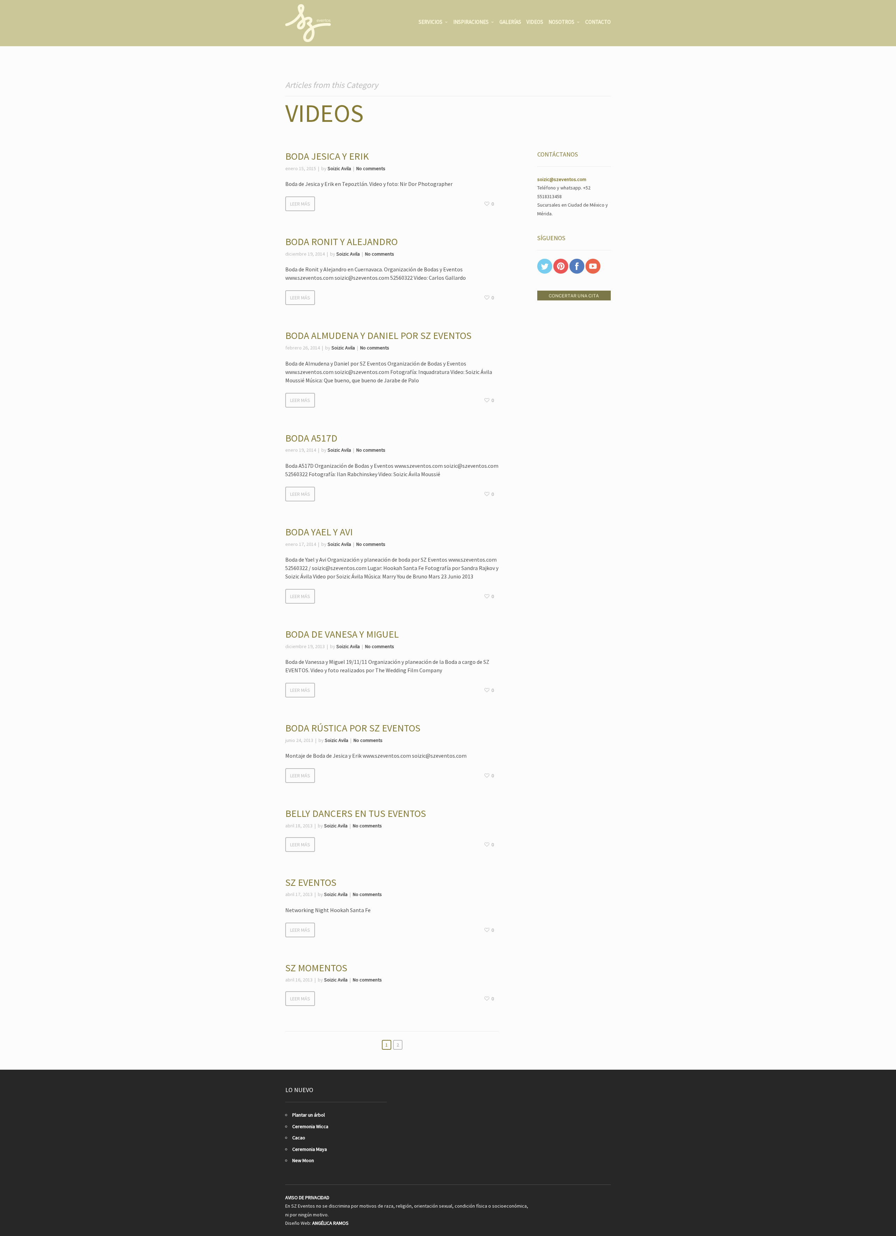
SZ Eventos (310, 882)
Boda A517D (311, 438)
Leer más (300, 204)
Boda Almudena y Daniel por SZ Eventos (378, 335)
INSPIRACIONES (471, 22)
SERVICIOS (430, 22)
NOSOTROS (561, 22)
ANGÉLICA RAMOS (330, 1223)
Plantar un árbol (308, 1115)
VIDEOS (534, 22)
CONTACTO (598, 22)
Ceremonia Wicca (310, 1126)
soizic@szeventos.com (561, 179)
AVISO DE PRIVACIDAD (307, 1197)
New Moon (303, 1160)
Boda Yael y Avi (319, 532)
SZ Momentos (316, 967)
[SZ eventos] (308, 23)
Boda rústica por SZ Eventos (352, 728)
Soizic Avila (339, 168)
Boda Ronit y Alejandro (341, 241)
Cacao (298, 1137)
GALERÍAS (510, 22)
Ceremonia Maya (309, 1149)
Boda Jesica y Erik (327, 156)
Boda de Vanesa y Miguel (342, 634)
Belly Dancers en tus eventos (355, 813)
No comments (370, 168)
